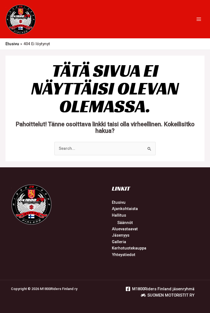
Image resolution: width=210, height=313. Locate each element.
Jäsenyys (120, 235)
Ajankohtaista (125, 208)
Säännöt (125, 222)
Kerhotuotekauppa (129, 248)
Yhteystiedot (123, 254)
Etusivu (119, 202)
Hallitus (119, 215)
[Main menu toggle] (199, 19)
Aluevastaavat (125, 228)
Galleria (119, 241)
